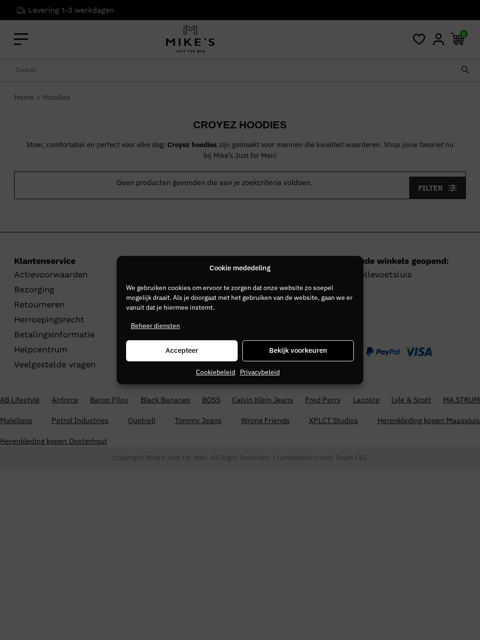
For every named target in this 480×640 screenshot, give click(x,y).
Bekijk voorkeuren (298, 350)
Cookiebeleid (215, 372)
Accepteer (181, 350)
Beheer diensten (155, 325)
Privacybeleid (260, 372)
